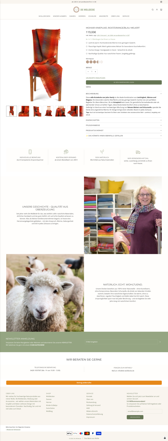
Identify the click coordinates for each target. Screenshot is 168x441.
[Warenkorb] (161, 9)
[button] (7, 65)
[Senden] (160, 342)
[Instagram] (161, 2)
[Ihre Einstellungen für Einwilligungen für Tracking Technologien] (164, 437)
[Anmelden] (157, 9)
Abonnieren (135, 417)
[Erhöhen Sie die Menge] (95, 72)
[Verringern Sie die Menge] (88, 72)
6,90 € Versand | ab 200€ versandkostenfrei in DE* (113, 35)
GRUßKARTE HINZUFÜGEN (95, 78)
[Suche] (152, 9)
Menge (89, 67)
